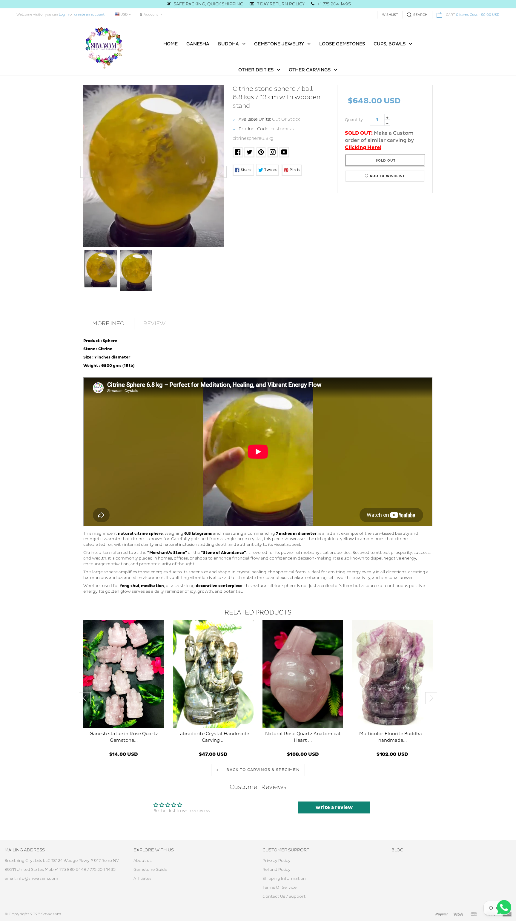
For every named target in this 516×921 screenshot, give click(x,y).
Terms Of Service (279, 887)
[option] (153, 166)
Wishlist (390, 15)
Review (154, 323)
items (473, 15)
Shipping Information (284, 878)
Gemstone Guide (150, 869)
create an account (89, 14)
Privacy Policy (276, 860)
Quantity (354, 119)
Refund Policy (276, 869)
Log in (64, 14)
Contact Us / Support (283, 896)
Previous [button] (86, 172)
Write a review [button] (334, 807)
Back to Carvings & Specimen (262, 769)
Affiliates (142, 878)
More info (108, 323)
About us (142, 860)
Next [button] (221, 172)
